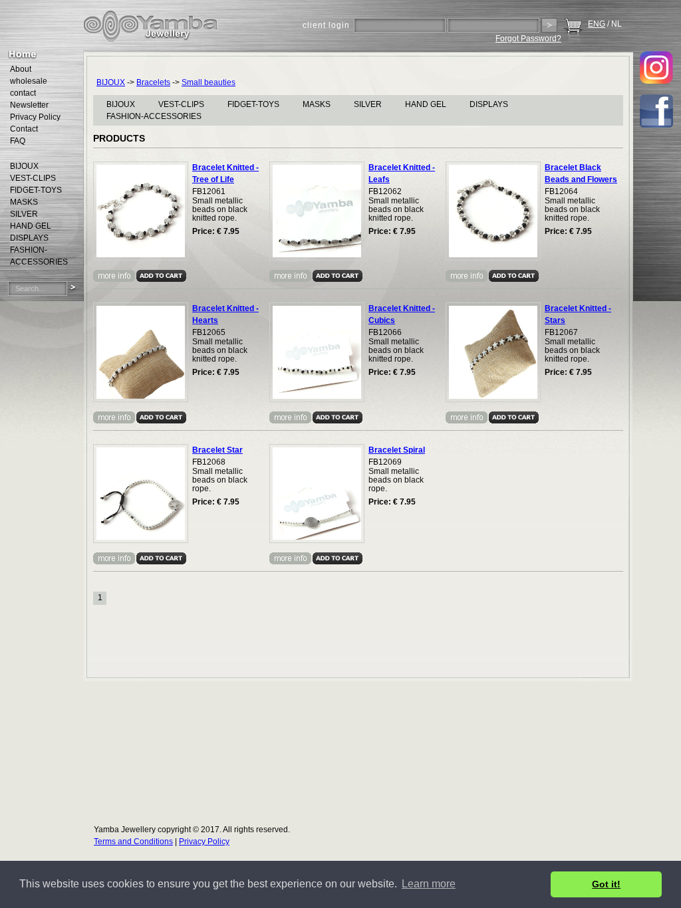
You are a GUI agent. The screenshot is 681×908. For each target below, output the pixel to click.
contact (23, 93)
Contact (24, 129)
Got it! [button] (606, 884)
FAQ (17, 141)
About (20, 69)
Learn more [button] (429, 883)
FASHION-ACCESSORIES (154, 116)
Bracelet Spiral (396, 450)
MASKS (317, 104)
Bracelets (153, 82)
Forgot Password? (528, 38)
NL (616, 24)
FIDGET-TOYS (253, 104)
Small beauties (208, 82)
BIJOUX (110, 82)
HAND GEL (425, 104)
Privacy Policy (35, 117)
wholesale (28, 81)
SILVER (368, 104)
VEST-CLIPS (181, 104)
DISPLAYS (489, 104)
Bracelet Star (217, 450)
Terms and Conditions (133, 841)
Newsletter (29, 105)
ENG (596, 24)
